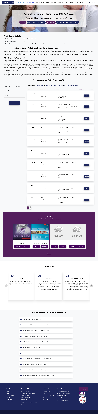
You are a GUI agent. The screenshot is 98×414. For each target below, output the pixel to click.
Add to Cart (26, 246)
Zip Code (7, 95)
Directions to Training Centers (27, 393)
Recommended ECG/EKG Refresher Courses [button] (67, 22)
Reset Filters (81, 89)
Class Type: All (42, 89)
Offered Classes (30, 2)
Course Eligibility (24, 395)
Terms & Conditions (10, 401)
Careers (8, 397)
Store (76, 2)
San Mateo (75, 85)
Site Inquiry (45, 397)
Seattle (38, 85)
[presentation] (6, 285)
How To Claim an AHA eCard (27, 391)
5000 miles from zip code (54, 89)
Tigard (46, 85)
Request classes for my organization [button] (36, 22)
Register (93, 2)
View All (49, 254)
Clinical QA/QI (23, 399)
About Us (8, 391)
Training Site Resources (48, 395)
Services (71, 2)
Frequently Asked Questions (27, 397)
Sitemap (22, 405)
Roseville (56, 85)
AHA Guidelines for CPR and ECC (28, 403)
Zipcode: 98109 (31, 89)
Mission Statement (10, 395)
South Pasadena (68, 85)
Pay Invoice (45, 399)
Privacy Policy (9, 399)
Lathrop (61, 85)
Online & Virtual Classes (51, 2)
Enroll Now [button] (22, 22)
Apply (14, 103)
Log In (88, 2)
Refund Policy (23, 401)
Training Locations (40, 2)
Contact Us (8, 393)
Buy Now (18, 246)
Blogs (67, 2)
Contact (81, 2)
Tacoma (42, 85)
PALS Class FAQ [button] (51, 22)
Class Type (7, 90)
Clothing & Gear (46, 391)
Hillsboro (51, 85)
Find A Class (60, 2)
